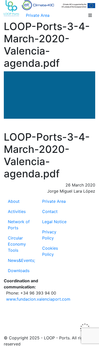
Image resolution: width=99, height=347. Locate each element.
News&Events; (21, 260)
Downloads (18, 270)
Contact (50, 211)
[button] (90, 15)
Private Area (38, 15)
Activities (17, 211)
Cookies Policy (50, 251)
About (14, 201)
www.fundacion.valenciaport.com (38, 299)
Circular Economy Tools (17, 244)
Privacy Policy (49, 235)
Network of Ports (19, 224)
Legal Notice (54, 221)
